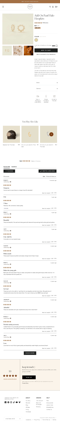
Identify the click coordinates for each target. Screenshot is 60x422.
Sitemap (54, 419)
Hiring (27, 409)
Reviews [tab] (7, 167)
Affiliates (28, 407)
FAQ (47, 400)
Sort (44, 176)
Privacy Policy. (25, 383)
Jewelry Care (49, 405)
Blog (27, 405)
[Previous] (9, 134)
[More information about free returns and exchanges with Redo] (56, 46)
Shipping (38, 406)
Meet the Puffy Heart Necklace (30, 1)
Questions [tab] (14, 167)
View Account (39, 400)
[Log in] (53, 6)
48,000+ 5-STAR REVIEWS (10, 379)
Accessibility (28, 419)
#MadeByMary (50, 407)
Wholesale (28, 411)
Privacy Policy (37, 419)
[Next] (51, 134)
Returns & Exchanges (38, 403)
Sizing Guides (49, 403)
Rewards (28, 403)
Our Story (28, 400)
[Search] (50, 6)
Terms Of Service (46, 419)
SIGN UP (29, 377)
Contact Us (49, 409)
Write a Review (49, 171)
